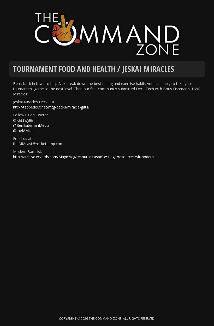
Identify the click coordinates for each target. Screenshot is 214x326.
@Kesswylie (23, 120)
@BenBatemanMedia (31, 125)
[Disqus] (107, 235)
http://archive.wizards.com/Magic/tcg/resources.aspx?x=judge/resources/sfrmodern (83, 156)
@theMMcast (24, 130)
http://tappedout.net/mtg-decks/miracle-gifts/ (51, 107)
